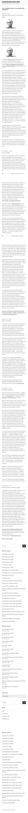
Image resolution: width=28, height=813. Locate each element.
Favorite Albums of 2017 (7, 567)
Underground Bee (11, 2)
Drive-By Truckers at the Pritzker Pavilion (11, 595)
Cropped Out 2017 (6, 578)
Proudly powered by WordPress (8, 809)
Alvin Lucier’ (16, 38)
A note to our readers (7, 564)
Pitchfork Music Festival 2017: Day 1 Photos (12, 606)
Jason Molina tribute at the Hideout (10, 593)
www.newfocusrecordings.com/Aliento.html (12, 529)
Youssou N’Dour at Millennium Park (10, 586)
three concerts (11, 59)
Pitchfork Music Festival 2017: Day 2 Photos (12, 603)
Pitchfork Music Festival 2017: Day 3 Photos (12, 601)
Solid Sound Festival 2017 (8, 609)
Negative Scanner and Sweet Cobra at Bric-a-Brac (13, 611)
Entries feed (5, 713)
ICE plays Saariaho (7, 390)
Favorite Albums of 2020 (7, 562)
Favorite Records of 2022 (7, 557)
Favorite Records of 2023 (8, 554)
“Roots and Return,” (16, 203)
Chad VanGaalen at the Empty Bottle (10, 570)
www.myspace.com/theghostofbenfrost (11, 200)
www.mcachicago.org (16, 535)
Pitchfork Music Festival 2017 (8, 598)
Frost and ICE (6, 153)
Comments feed (6, 716)
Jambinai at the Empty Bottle (8, 621)
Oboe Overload (6, 321)
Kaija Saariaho (10, 396)
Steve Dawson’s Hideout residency (10, 583)
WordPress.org (5, 718)
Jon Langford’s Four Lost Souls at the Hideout (12, 572)
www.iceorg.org (20, 383)
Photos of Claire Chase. (7, 538)
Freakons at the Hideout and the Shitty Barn (12, 580)
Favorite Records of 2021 (7, 559)
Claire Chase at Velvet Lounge (11, 487)
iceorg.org (4, 311)
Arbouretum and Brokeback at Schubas (11, 618)
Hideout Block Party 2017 (8, 575)
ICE (23, 392)
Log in (3, 710)
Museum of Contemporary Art (9, 397)
